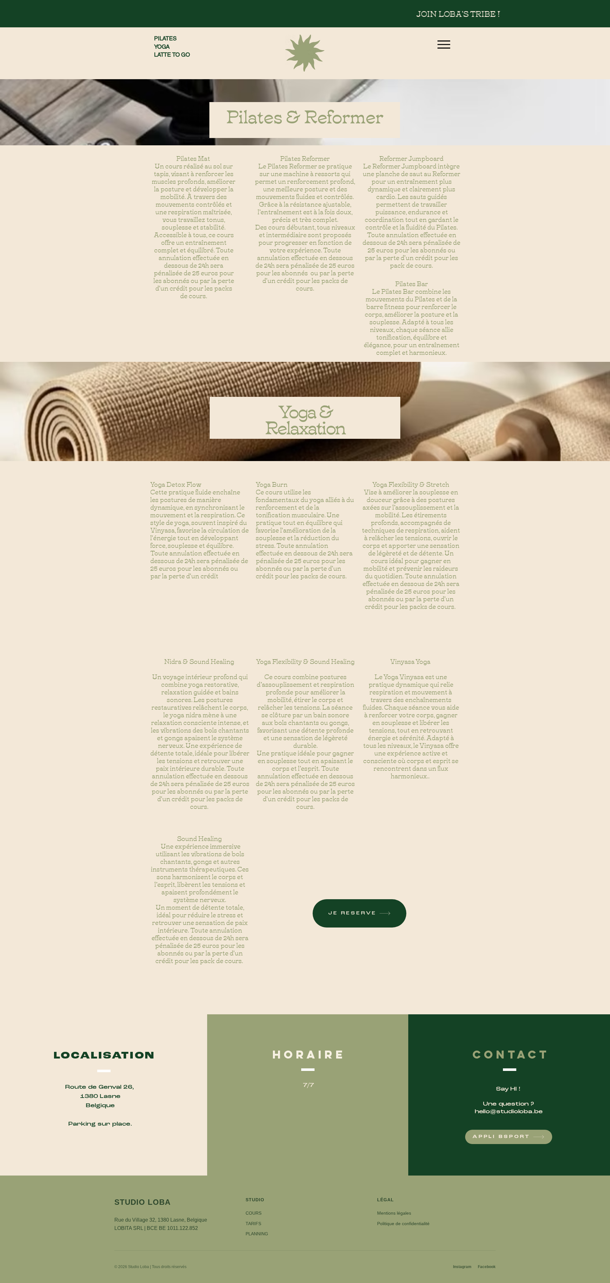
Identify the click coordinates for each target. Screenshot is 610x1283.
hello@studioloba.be (509, 1111)
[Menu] (443, 44)
